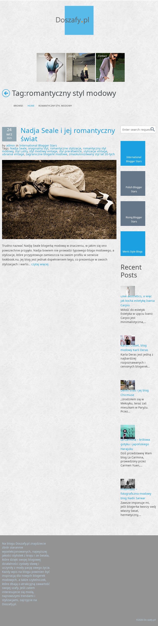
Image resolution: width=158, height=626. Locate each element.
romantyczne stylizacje (65, 148)
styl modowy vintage (43, 151)
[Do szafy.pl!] (79, 21)
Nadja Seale (18, 148)
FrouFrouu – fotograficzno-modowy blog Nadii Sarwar (136, 493)
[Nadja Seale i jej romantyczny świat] (59, 199)
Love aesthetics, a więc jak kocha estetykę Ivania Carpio (138, 300)
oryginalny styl (38, 148)
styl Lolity (21, 151)
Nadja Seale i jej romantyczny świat (68, 134)
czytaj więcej (40, 264)
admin (10, 145)
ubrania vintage (13, 154)
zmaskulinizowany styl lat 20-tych (92, 154)
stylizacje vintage (95, 151)
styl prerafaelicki (70, 151)
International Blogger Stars (38, 145)
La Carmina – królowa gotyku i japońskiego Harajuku (135, 444)
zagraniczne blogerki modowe (46, 154)
